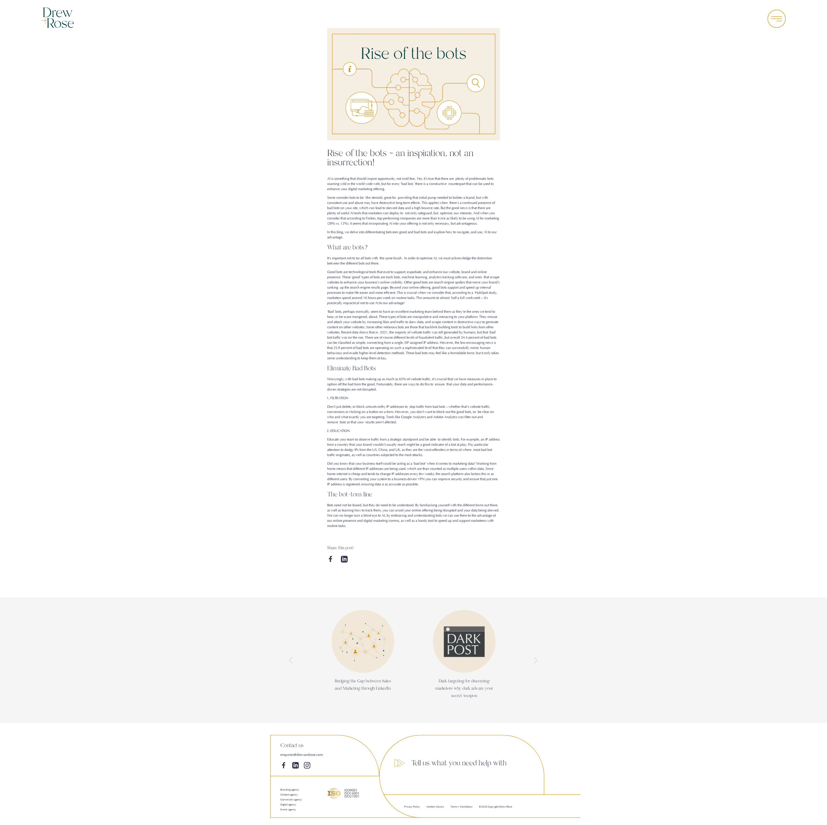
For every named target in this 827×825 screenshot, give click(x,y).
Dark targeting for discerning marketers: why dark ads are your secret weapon (464, 688)
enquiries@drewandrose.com (301, 755)
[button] (291, 660)
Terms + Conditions (462, 806)
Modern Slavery (435, 806)
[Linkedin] (344, 561)
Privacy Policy (412, 806)
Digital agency (288, 804)
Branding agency (289, 789)
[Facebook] (330, 561)
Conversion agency (291, 799)
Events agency (288, 809)
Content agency (289, 794)
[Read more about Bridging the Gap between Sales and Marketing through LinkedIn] (362, 641)
